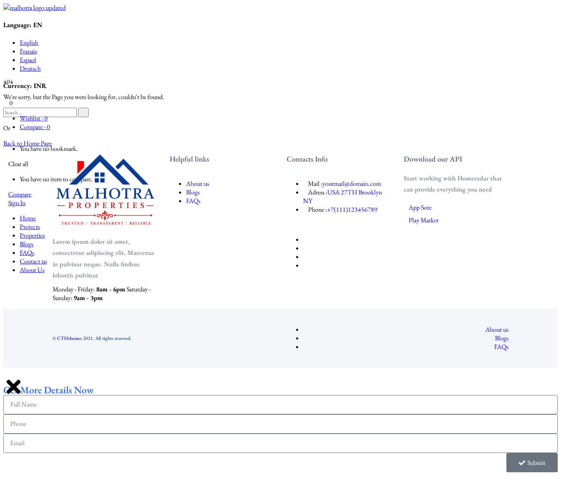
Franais (28, 51)
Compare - (35, 126)
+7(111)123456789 (352, 209)
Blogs (193, 192)
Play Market (424, 220)
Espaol (28, 59)
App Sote (420, 207)
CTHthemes (69, 338)
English (29, 42)
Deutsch (30, 68)
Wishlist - (34, 118)
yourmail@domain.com (351, 183)
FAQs (193, 200)
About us (197, 183)
